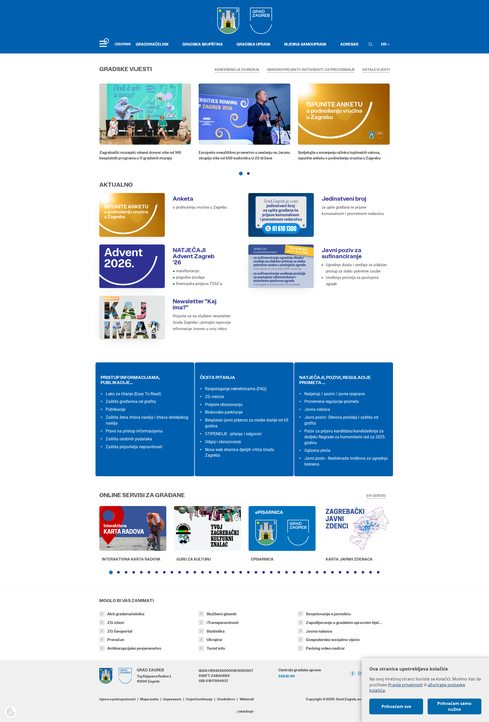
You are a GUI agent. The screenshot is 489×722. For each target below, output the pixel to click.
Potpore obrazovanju (223, 404)
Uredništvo (226, 699)
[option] (145, 123)
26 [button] (301, 572)
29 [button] (324, 572)
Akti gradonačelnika (125, 614)
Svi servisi (376, 496)
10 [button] (179, 572)
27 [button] (309, 572)
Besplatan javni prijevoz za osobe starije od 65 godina (246, 423)
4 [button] (133, 572)
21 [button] (263, 572)
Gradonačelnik (152, 44)
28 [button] (317, 572)
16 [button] (225, 572)
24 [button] (286, 572)
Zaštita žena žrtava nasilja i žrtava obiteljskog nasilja (147, 420)
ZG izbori (115, 622)
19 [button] (248, 572)
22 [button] (271, 572)
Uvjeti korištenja (199, 699)
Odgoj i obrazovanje (223, 441)
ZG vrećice (214, 396)
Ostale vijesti (376, 69)
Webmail (247, 699)
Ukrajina (214, 639)
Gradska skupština (202, 44)
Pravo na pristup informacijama (134, 431)
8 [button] (164, 572)
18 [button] (240, 572)
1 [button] (240, 173)
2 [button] (248, 173)
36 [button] (378, 572)
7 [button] (156, 572)
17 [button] (233, 572)
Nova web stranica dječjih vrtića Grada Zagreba (239, 452)
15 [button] (217, 572)
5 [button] (141, 572)
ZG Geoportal (119, 631)
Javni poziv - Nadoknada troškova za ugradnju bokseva (346, 461)
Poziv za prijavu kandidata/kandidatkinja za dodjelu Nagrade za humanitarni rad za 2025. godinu (345, 437)
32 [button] (347, 572)
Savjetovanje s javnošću (328, 614)
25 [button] (294, 572)
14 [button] (210, 572)
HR (384, 44)
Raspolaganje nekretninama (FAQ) (236, 388)
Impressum (172, 699)
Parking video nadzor (325, 648)
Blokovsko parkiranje (223, 412)
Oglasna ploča (317, 450)
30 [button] (332, 572)
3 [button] (126, 572)
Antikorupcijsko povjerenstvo (134, 648)
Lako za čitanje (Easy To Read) (133, 393)
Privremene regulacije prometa (331, 401)
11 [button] (187, 572)
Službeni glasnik (222, 614)
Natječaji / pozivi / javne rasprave (334, 393)
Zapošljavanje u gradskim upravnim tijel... (344, 622)
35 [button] (370, 572)
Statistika (216, 631)
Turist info (216, 648)
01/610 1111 (286, 676)
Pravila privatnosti (405, 685)
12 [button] (194, 572)
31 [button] (340, 572)
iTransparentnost (222, 622)
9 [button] (171, 572)
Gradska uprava (253, 44)
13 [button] (202, 572)
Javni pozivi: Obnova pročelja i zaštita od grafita (341, 420)
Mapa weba (149, 699)
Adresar (349, 44)
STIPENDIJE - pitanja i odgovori (233, 433)
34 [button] (362, 572)
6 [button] (149, 572)
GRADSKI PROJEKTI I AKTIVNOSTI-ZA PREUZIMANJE (311, 69)
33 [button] (355, 572)
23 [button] (278, 572)
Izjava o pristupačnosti (117, 699)
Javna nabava (317, 409)
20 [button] (256, 572)
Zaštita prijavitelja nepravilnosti (134, 446)
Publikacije (115, 409)
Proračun (115, 639)
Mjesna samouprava (305, 44)
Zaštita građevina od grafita (131, 401)
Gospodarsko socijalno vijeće (333, 639)
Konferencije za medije (237, 69)
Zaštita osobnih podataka (129, 439)
